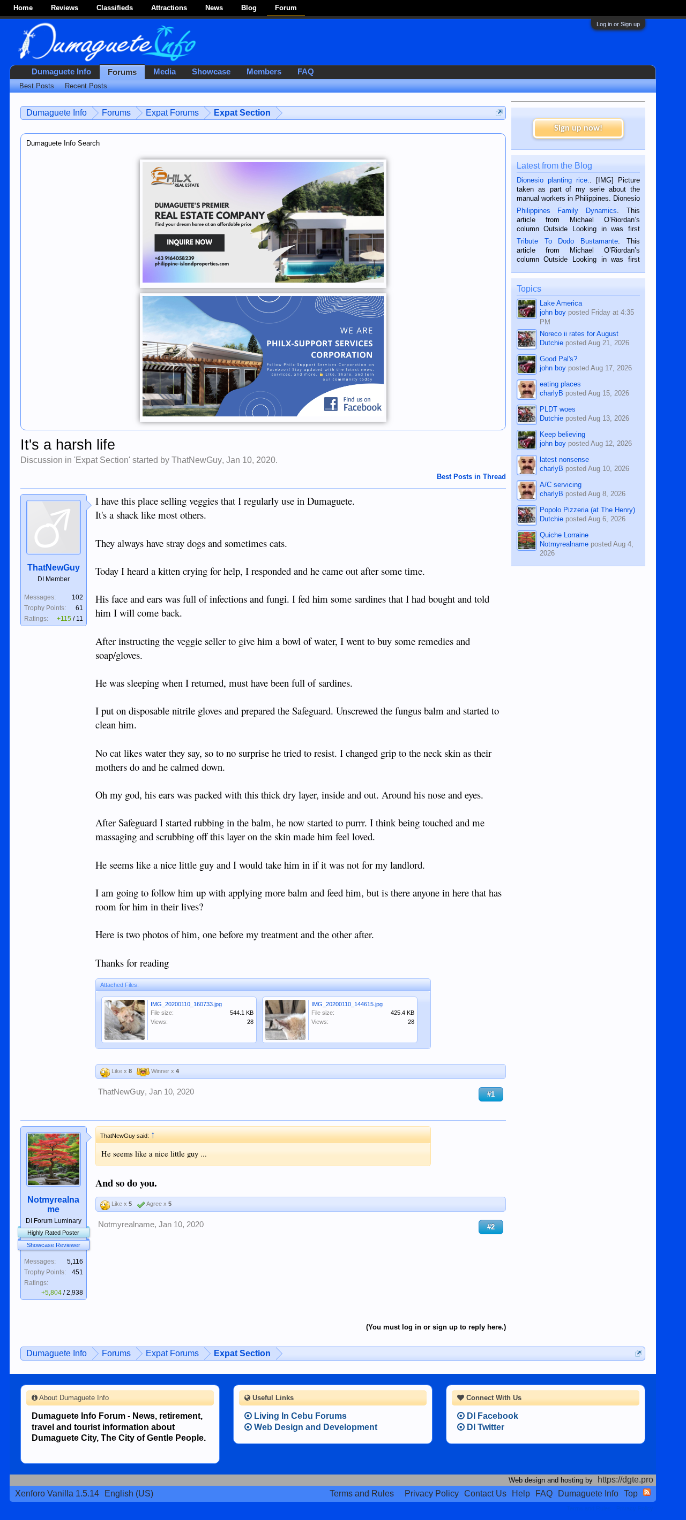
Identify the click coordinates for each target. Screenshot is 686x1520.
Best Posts (36, 86)
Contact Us (485, 1493)
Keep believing (562, 434)
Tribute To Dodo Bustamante (567, 241)
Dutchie (551, 343)
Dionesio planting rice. (553, 180)
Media (164, 71)
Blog (249, 8)
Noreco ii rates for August (579, 334)
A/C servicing (560, 485)
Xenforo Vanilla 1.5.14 (57, 1493)
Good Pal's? (558, 359)
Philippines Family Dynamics (567, 211)
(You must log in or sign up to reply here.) (436, 1327)
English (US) (129, 1493)
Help (521, 1493)
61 (79, 608)
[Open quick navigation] (499, 112)
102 (77, 597)
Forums (122, 72)
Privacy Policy (432, 1493)
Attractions (169, 8)
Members (264, 71)
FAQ (305, 71)
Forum (286, 8)
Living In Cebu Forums (299, 1415)
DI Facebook (491, 1415)
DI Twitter (484, 1427)
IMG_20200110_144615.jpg (347, 1004)
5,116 (75, 1261)
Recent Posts (86, 86)
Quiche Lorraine (564, 535)
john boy (553, 312)
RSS (647, 1492)
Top (631, 1493)
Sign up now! (578, 128)
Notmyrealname (53, 1204)
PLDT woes (558, 409)
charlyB (551, 393)
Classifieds (114, 8)
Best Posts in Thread (471, 477)
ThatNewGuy (197, 460)
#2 (491, 1227)
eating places (560, 384)
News (214, 8)
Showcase (211, 71)
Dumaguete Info (61, 71)
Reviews (64, 8)
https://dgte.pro (625, 1479)
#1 (491, 1094)
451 (77, 1272)
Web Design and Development (314, 1427)
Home (23, 8)
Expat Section (102, 460)
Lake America (561, 303)
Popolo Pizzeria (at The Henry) (587, 510)
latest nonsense (564, 459)
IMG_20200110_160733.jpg (186, 1004)
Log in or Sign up (618, 24)
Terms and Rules (362, 1493)
